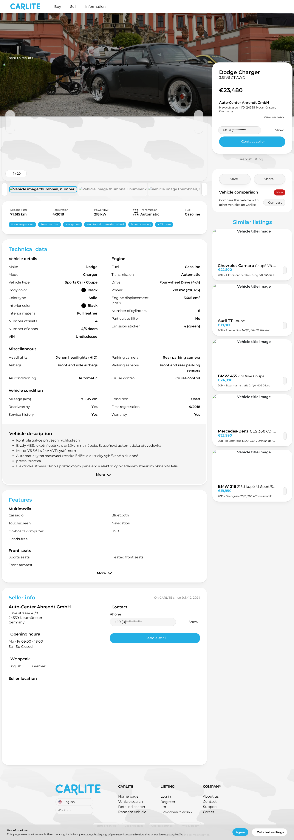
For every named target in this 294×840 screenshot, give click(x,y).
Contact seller (253, 141)
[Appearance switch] (277, 6)
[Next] (198, 122)
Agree (240, 832)
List (164, 807)
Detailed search (131, 807)
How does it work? (176, 812)
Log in (166, 796)
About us (211, 796)
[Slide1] (113, 189)
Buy (57, 7)
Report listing (251, 159)
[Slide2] (182, 189)
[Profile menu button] (283, 6)
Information (95, 7)
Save (234, 179)
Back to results (20, 58)
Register (168, 802)
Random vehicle (132, 812)
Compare (275, 203)
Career (208, 812)
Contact (210, 802)
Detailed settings (270, 832)
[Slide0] (104, 121)
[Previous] (10, 122)
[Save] (285, 270)
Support (210, 807)
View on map (274, 117)
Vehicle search (130, 802)
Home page (128, 796)
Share (269, 179)
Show (193, 622)
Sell (73, 7)
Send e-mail (155, 638)
